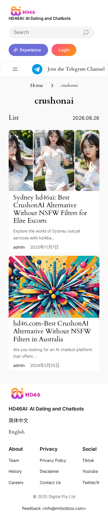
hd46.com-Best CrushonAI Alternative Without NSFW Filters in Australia (52, 331)
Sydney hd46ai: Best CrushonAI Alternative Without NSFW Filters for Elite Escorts (50, 209)
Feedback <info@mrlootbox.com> (54, 508)
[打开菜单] (15, 69)
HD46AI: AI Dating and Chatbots (40, 18)
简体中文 (18, 420)
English (16, 432)
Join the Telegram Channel (76, 69)
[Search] (85, 32)
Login (64, 49)
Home (36, 85)
